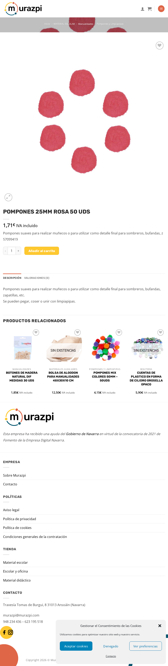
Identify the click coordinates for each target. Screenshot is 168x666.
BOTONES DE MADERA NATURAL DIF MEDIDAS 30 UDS (21, 376)
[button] (160, 626)
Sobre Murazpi (14, 475)
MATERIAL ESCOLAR (64, 23)
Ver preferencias (145, 646)
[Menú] (161, 8)
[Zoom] (8, 197)
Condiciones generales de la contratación (35, 536)
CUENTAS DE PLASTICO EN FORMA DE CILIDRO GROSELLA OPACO (146, 378)
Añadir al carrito (41, 251)
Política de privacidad (19, 519)
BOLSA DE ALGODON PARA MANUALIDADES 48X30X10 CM (63, 376)
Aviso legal (11, 510)
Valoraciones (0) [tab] (36, 277)
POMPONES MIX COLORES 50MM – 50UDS (105, 376)
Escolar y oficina (15, 571)
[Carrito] (150, 8)
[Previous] (3, 365)
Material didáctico (17, 580)
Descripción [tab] (12, 277)
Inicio (47, 23)
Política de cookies (17, 527)
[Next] (165, 365)
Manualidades (85, 23)
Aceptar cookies (76, 646)
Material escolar (15, 562)
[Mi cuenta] (143, 8)
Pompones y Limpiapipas (110, 23)
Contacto (111, 656)
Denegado (110, 646)
